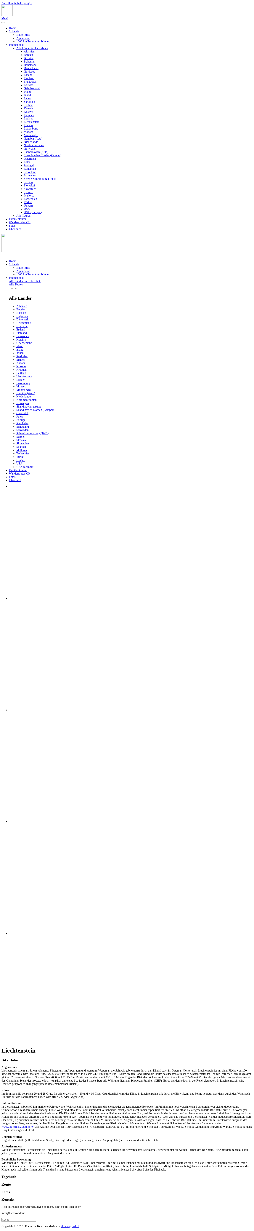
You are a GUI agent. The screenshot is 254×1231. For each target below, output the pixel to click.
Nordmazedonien (34, 145)
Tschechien (30, 198)
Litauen (28, 125)
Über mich (15, 229)
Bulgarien (29, 61)
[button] (127, 1060)
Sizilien (28, 105)
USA (27, 208)
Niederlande (31, 141)
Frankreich (30, 81)
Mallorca (29, 195)
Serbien (28, 182)
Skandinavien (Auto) (36, 152)
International (16, 44)
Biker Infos (23, 34)
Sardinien (29, 101)
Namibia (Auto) (33, 138)
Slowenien (30, 188)
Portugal (29, 165)
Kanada (28, 108)
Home (12, 28)
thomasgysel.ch (70, 1226)
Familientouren (18, 219)
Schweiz (14, 31)
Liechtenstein (31, 121)
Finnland (29, 78)
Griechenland (32, 88)
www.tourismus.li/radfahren (17, 1126)
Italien (27, 98)
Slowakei (29, 185)
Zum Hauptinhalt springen (16, 3)
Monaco (28, 131)
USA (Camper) (33, 212)
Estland (28, 74)
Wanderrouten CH (19, 222)
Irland (27, 91)
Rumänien (30, 168)
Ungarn (28, 205)
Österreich (30, 158)
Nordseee (29, 71)
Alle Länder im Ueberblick (32, 48)
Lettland (28, 118)
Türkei (28, 202)
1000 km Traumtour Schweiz (33, 41)
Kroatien (29, 115)
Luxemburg (31, 128)
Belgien (28, 54)
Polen (27, 162)
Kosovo (28, 111)
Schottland (30, 172)
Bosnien (28, 58)
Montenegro (31, 135)
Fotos (12, 225)
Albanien (29, 51)
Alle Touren (23, 215)
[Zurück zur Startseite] (7, 15)
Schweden (30, 175)
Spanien (28, 192)
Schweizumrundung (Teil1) (40, 178)
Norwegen (30, 148)
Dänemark (30, 64)
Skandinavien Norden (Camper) (42, 155)
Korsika (28, 85)
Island (27, 95)
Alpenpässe (23, 38)
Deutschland (31, 68)
